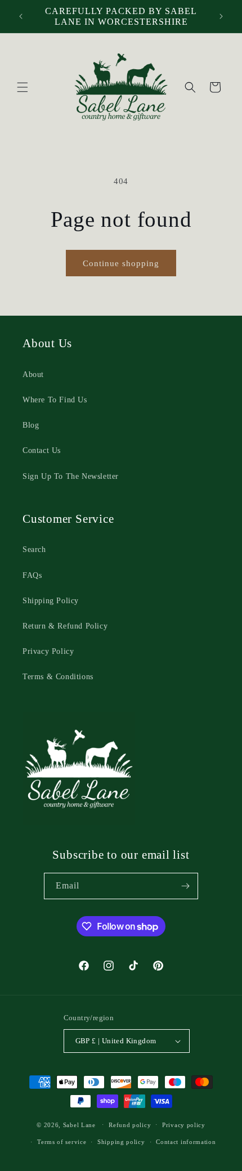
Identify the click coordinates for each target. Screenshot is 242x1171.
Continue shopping (121, 263)
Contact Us (42, 450)
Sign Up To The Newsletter (71, 476)
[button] (22, 87)
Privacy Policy (48, 651)
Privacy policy (183, 1124)
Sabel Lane (79, 1124)
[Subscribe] (185, 886)
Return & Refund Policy (65, 626)
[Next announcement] (221, 16)
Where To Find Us (55, 400)
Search (34, 549)
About (33, 374)
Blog (31, 425)
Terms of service (61, 1141)
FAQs (32, 575)
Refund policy (130, 1124)
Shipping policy (121, 1141)
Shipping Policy (51, 600)
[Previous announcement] (20, 16)
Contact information (186, 1141)
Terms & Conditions (58, 676)
